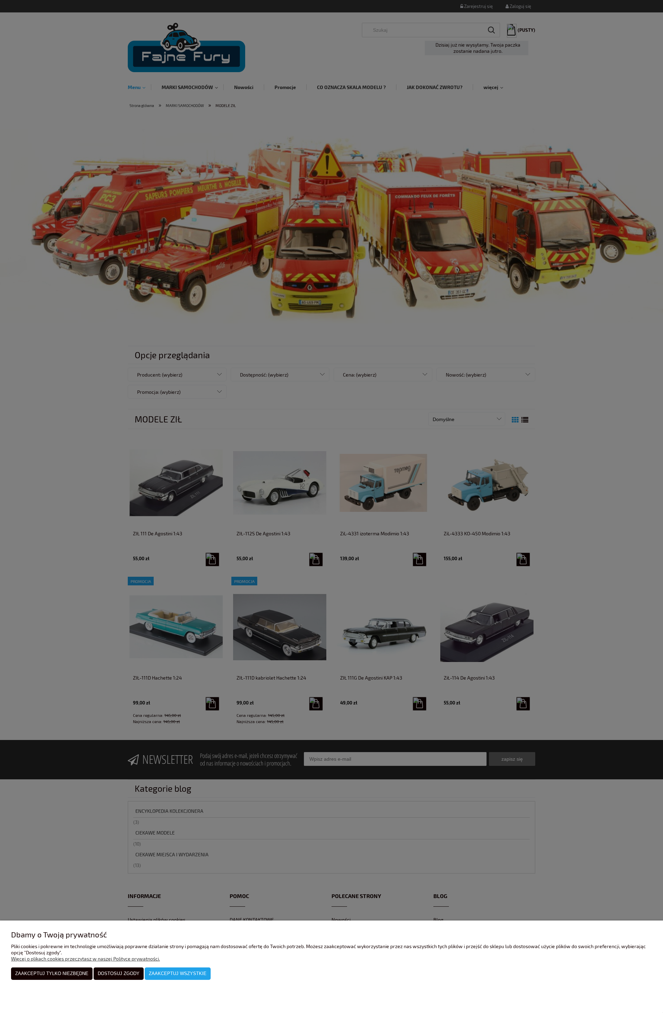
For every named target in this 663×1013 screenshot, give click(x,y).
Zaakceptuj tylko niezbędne (51, 973)
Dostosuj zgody (119, 973)
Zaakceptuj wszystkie (177, 973)
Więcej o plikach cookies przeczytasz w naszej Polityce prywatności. (85, 959)
